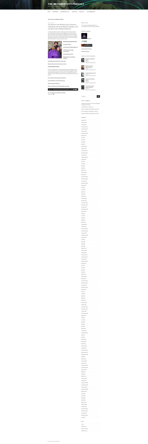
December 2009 (84, 365)
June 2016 (83, 293)
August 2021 (83, 159)
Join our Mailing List (91, 11)
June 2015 (83, 319)
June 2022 (83, 139)
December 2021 (84, 150)
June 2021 (83, 163)
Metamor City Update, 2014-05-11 (92, 109)
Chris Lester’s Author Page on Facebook (57, 77)
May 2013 (83, 337)
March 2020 (83, 196)
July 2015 (83, 317)
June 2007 (83, 417)
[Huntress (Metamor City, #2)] (83, 74)
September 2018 (84, 235)
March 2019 (83, 222)
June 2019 (83, 215)
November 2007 (84, 410)
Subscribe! (89, 38)
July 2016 (83, 291)
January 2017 (83, 278)
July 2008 (83, 393)
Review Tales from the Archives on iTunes (57, 63)
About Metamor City (64, 11)
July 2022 (83, 137)
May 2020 (83, 191)
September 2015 (84, 313)
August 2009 (83, 369)
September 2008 (84, 389)
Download (63, 92)
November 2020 (84, 178)
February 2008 (84, 404)
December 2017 (84, 254)
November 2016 (84, 282)
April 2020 (83, 194)
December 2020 (84, 176)
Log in (82, 424)
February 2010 (84, 361)
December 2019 (84, 202)
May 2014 (83, 324)
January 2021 (83, 174)
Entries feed (83, 426)
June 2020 (83, 189)
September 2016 (84, 287)
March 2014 (83, 328)
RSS (53, 94)
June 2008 (83, 395)
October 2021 (84, 155)
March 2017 (83, 274)
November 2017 (84, 256)
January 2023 (83, 124)
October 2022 (84, 131)
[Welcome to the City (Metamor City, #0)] (83, 67)
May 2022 (83, 142)
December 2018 (84, 228)
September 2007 (84, 415)
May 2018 (83, 243)
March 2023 (83, 120)
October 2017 (84, 259)
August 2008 (83, 391)
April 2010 (83, 356)
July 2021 (83, 161)
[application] (63, 89)
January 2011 (83, 348)
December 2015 (84, 306)
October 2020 (84, 181)
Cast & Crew (74, 11)
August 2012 (83, 339)
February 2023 (84, 122)
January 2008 (83, 406)
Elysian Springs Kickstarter (54, 83)
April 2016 (83, 298)
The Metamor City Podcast (66, 4)
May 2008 (83, 397)
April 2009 (83, 374)
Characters (81, 11)
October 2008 (84, 387)
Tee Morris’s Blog (67, 44)
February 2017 (84, 276)
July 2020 (83, 187)
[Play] (49, 89)
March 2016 (83, 300)
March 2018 (83, 248)
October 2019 (84, 207)
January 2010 (83, 363)
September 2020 (84, 183)
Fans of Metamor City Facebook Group (56, 80)
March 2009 (83, 376)
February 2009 (84, 378)
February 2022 (84, 146)
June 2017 (83, 267)
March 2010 (83, 358)
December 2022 (84, 126)
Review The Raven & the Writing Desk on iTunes (58, 86)
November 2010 (84, 352)
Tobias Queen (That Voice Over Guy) (88, 103)
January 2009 (83, 380)
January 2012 (83, 341)
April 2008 (83, 400)
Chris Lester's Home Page (86, 48)
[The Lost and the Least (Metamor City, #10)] (83, 87)
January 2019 (83, 226)
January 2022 (83, 148)
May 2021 (83, 165)
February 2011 (84, 345)
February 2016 (84, 302)
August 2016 (83, 289)
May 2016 (83, 296)
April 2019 (83, 220)
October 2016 (84, 285)
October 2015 (84, 311)
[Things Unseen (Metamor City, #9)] (83, 80)
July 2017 (83, 265)
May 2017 (83, 269)
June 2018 (83, 241)
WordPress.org (84, 430)
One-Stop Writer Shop (68, 54)
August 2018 (83, 237)
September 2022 (84, 133)
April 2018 (83, 246)
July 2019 (83, 213)
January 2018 (83, 252)
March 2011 (83, 343)
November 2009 (84, 367)
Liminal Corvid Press (85, 51)
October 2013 (84, 330)
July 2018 (83, 239)
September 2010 (84, 354)
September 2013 (84, 332)
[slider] (76, 89)
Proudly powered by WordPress (54, 441)
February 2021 (84, 172)
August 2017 (83, 263)
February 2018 (84, 250)
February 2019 (84, 224)
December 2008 (84, 382)
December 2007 (84, 408)
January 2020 (83, 200)
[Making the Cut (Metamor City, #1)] (83, 60)
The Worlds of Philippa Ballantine (70, 47)
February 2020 (84, 198)
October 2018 (84, 233)
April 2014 (83, 326)
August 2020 (83, 185)
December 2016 (84, 280)
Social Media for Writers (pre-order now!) (57, 61)
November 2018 (84, 230)
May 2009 (83, 371)
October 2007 (84, 413)
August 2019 (83, 211)
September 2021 (84, 157)
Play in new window (56, 92)
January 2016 (83, 304)
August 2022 (83, 135)
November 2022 (84, 128)
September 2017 (84, 261)
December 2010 (84, 350)
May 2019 (83, 217)
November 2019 (84, 204)
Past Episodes (55, 11)
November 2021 (84, 152)
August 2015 (83, 315)
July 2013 (83, 335)
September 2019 (84, 209)
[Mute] (73, 89)
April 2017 (83, 272)
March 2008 (83, 402)
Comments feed (84, 428)
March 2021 (83, 170)
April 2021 (83, 168)
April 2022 (83, 144)
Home (49, 11)
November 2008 (84, 384)
